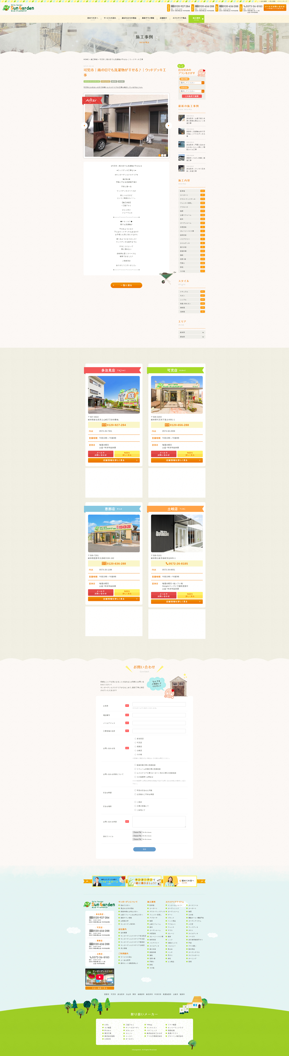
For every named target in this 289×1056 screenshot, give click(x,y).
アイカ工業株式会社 (154, 1036)
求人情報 (272, 1)
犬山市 (128, 994)
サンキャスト (152, 1027)
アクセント (172, 924)
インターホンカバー (175, 905)
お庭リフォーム (155, 924)
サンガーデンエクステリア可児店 (133, 939)
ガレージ (171, 933)
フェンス (171, 927)
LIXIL (107, 1024)
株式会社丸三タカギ (154, 1033)
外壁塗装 (153, 933)
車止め (170, 949)
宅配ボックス (172, 943)
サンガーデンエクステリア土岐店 (133, 945)
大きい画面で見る (99, 988)
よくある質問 (125, 960)
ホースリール (193, 905)
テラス (170, 930)
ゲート (170, 915)
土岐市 (175, 994)
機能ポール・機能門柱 (196, 918)
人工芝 (191, 924)
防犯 (151, 965)
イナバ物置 (172, 1024)
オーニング (193, 958)
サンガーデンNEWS (128, 924)
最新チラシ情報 (148, 18)
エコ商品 (171, 961)
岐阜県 (114, 81)
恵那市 (106, 994)
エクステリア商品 (179, 18)
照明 (190, 961)
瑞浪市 (182, 994)
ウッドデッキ (193, 927)
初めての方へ (92, 18)
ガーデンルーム (155, 930)
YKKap (149, 1024)
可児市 (121, 81)
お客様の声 (125, 921)
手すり (170, 955)
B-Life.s (108, 1030)
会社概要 (264, 1)
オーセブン (130, 1039)
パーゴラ (192, 936)
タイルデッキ (154, 946)
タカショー (130, 1030)
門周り (152, 961)
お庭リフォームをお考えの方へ (132, 915)
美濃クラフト (173, 1033)
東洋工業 (108, 1033)
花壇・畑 (152, 958)
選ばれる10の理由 (129, 18)
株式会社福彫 (110, 1036)
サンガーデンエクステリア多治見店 (133, 936)
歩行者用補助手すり (196, 940)
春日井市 (149, 994)
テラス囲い (193, 946)
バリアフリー (154, 943)
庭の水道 (153, 949)
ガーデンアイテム (195, 921)
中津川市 (157, 994)
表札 (169, 958)
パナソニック (152, 1030)
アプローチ (154, 918)
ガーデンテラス (194, 952)
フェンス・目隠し (156, 915)
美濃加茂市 (167, 994)
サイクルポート (194, 955)
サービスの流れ (110, 18)
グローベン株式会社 (175, 1036)
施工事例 (196, 18)
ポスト (191, 930)
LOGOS (108, 1039)
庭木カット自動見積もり (129, 963)
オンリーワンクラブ (175, 1027)
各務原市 (141, 994)
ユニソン (129, 1033)
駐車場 (152, 905)
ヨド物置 (108, 1027)
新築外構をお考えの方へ (129, 911)
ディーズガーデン (132, 1027)
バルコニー (172, 946)
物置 (151, 921)
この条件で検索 (192, 96)
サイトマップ (282, 1)
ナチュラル (105, 81)
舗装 (151, 955)
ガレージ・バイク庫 (156, 936)
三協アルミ (130, 1024)
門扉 (190, 943)
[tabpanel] (126, 126)
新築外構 (153, 952)
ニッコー (129, 1036)
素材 (169, 936)
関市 (134, 994)
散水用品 (192, 949)
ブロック (171, 918)
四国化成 (171, 1030)
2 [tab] (162, 155)
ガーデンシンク (173, 908)
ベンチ (170, 952)
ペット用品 (172, 921)
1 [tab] (159, 155)
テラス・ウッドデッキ (92, 81)
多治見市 (121, 994)
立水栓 (191, 915)
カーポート (154, 908)
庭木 (151, 927)
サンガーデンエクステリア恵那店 (133, 942)
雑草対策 (153, 940)
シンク (170, 940)
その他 (152, 968)
